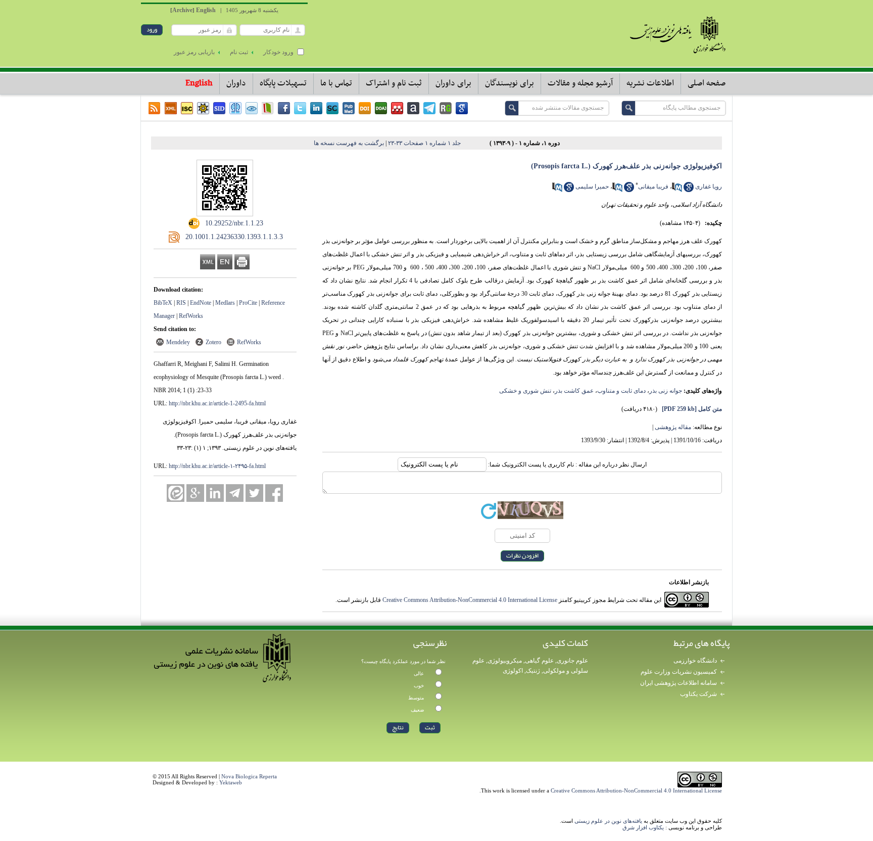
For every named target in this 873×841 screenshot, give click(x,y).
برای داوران (453, 83)
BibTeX (163, 302)
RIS (181, 302)
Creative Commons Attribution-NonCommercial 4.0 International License (469, 599)
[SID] (219, 108)
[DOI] (365, 108)
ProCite (248, 302)
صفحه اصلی (706, 83)
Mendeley (178, 342)
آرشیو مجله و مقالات (580, 83)
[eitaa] (175, 493)
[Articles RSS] (155, 108)
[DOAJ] (381, 108)
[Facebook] (284, 108)
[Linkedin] (316, 108)
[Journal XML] (171, 108)
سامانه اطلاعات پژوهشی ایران (678, 682)
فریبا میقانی (653, 186)
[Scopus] (332, 108)
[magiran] (268, 108)
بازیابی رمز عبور (194, 52)
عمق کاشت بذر (574, 390)
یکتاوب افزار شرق (643, 827)
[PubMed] (349, 108)
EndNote (200, 302)
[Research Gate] (446, 108)
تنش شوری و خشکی (525, 390)
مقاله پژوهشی (673, 427)
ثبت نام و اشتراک (394, 83)
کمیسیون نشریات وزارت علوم (679, 671)
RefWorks (191, 315)
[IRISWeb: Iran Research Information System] (252, 108)
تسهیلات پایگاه (283, 83)
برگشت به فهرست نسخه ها (349, 143)
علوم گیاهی (539, 660)
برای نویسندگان (509, 83)
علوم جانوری (572, 660)
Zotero (213, 342)
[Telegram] (429, 108)
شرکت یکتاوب (698, 693)
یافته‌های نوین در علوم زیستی (608, 821)
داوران (236, 83)
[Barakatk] (235, 108)
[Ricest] (203, 108)
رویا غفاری (708, 186)
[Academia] (413, 108)
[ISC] (187, 108)
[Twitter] (300, 108)
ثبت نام (239, 52)
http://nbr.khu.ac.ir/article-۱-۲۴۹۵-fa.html (217, 466)
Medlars (225, 302)
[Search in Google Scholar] (689, 190)
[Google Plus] (195, 493)
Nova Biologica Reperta (249, 776)
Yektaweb (230, 782)
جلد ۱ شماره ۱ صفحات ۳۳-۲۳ (424, 143)
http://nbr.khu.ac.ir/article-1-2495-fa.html (217, 403)
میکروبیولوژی (505, 660)
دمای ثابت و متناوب (621, 390)
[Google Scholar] (462, 108)
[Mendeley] (397, 108)
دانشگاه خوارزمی (695, 660)
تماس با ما (336, 83)
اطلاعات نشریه (650, 83)
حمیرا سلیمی (592, 186)
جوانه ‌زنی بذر (665, 390)
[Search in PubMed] (677, 190)
